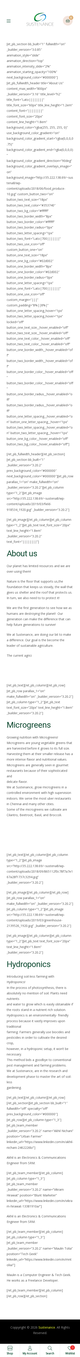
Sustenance (46, 1327)
